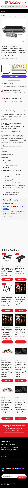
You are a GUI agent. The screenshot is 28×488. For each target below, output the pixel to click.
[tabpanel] (14, 154)
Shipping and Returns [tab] (16, 111)
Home (2, 15)
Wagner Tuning (4, 46)
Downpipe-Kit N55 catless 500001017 (11, 170)
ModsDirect (7, 480)
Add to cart (19, 72)
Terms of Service (4, 483)
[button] (25, 2)
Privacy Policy (12, 483)
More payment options (14, 80)
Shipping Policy (20, 483)
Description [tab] (4, 111)
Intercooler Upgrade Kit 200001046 (10, 132)
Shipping (3, 58)
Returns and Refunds (5, 484)
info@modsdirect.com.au (8, 444)
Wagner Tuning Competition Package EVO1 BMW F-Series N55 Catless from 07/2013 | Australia (13, 16)
